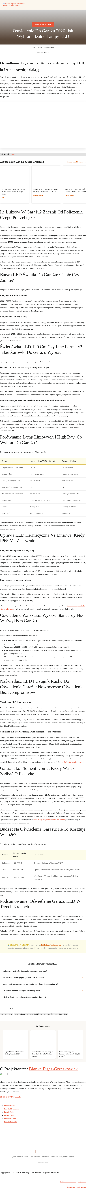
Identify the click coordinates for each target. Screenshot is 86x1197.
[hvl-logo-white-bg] (43, 1126)
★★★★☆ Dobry (20, 1014)
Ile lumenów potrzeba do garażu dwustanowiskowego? (43, 971)
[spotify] (52, 1150)
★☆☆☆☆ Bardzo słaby (59, 1014)
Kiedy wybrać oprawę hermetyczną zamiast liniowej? (43, 997)
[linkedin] (47, 1151)
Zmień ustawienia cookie (76, 1187)
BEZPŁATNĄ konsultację (51, 945)
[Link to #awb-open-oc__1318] (82, 4)
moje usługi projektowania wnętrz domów (49, 820)
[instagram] (38, 1151)
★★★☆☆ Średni (32, 1014)
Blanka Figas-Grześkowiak (53, 1068)
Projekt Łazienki (10, 1122)
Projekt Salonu (9, 1112)
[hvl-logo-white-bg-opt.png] (18, 4)
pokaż (12, 154)
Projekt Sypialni (10, 1115)
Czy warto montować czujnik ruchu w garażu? (43, 990)
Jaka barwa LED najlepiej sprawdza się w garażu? (43, 977)
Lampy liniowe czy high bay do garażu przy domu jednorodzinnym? (43, 984)
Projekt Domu (9, 1106)
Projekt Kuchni (10, 1119)
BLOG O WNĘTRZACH (10, 1097)
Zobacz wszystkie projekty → (76, 162)
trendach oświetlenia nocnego (72, 762)
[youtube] (43, 1150)
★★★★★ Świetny (6, 1014)
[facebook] (34, 1151)
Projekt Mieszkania (11, 1109)
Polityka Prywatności (68, 1182)
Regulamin (82, 1182)
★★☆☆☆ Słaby (45, 1014)
